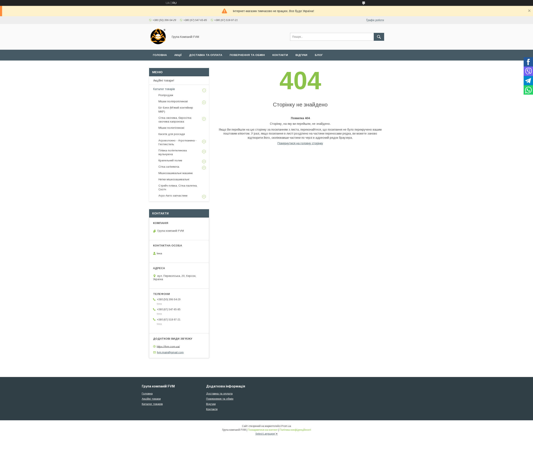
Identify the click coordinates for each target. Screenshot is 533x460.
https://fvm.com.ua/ (168, 346)
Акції (178, 55)
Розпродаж (165, 95)
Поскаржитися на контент (263, 429)
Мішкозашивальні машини (175, 173)
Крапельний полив (170, 160)
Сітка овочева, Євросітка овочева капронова (174, 119)
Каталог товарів (164, 89)
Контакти (280, 55)
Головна (160, 55)
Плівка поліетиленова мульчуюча (172, 152)
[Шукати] (379, 37)
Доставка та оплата (205, 55)
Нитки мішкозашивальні (173, 179)
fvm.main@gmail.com (170, 352)
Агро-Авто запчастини (172, 195)
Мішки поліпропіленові (173, 101)
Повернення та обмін (247, 55)
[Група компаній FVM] (158, 44)
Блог (319, 55)
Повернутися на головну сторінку (300, 143)
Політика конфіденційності (295, 429)
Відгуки (301, 55)
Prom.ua (286, 426)
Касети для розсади (171, 134)
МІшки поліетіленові (171, 127)
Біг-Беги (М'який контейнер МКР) (175, 109)
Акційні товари (151, 398)
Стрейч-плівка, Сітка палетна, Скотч (177, 187)
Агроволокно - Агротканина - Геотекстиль (177, 142)
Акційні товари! (163, 80)
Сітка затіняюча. (169, 166)
